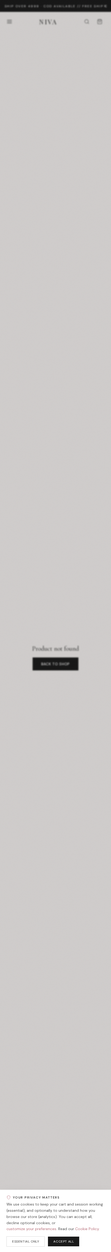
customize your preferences (31, 1228)
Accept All (63, 1241)
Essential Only (25, 1241)
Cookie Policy (87, 1228)
